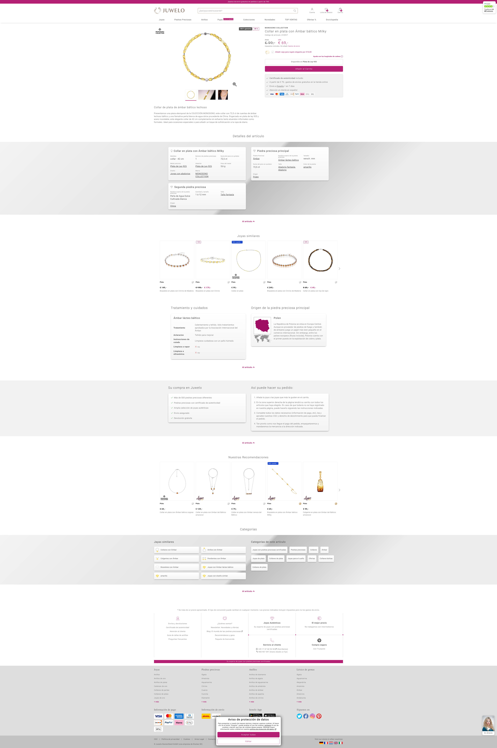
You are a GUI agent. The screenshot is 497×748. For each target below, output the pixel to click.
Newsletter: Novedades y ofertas (225, 627)
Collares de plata (276, 558)
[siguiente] (339, 268)
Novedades (270, 19)
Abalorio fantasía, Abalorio (287, 169)
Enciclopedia (332, 19)
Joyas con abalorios (180, 173)
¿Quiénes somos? (224, 623)
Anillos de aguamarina (258, 682)
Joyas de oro (159, 698)
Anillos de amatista (257, 686)
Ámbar (256, 158)
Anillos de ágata (256, 678)
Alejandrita (301, 682)
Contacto (212, 739)
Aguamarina (302, 678)
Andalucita (301, 698)
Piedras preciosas (298, 550)
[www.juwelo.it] (341, 743)
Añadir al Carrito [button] (303, 69)
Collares (313, 550)
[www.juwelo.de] (321, 743)
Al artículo (247, 221)
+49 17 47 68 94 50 (266, 649)
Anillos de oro (160, 678)
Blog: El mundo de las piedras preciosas (224, 631)
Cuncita (205, 694)
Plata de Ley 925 (178, 166)
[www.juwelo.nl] (331, 743)
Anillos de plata (160, 682)
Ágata (204, 674)
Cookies (187, 739)
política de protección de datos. (262, 729)
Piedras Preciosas (182, 19)
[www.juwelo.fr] (326, 743)
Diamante (206, 698)
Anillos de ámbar (256, 690)
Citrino (204, 686)
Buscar (295, 10)
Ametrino (301, 694)
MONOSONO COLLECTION (201, 175)
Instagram (312, 716)
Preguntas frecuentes (178, 639)
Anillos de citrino (256, 698)
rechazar (267, 725)
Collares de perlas (161, 690)
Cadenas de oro (160, 686)
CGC (156, 739)
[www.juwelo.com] (336, 743)
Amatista (205, 678)
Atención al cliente (178, 631)
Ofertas (312, 558)
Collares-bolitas (326, 558)
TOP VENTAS (291, 19)
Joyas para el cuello (296, 558)
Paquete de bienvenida (224, 639)
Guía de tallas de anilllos (177, 635)
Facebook (305, 716)
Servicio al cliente (272, 645)
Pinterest (318, 716)
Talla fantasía (227, 194)
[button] (312, 11)
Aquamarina (207, 682)
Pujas (225, 19)
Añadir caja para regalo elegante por (293, 52)
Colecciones (249, 19)
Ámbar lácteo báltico (288, 160)
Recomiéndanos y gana (225, 635)
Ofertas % (311, 19)
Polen (256, 176)
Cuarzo (205, 690)
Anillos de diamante (257, 674)
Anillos (204, 19)
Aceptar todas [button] (248, 734)
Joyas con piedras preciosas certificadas (269, 550)
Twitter (299, 716)
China (173, 206)
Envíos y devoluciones (177, 623)
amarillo (308, 167)
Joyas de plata (258, 558)
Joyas (162, 19)
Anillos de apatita (256, 694)
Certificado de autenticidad (177, 627)
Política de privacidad (170, 739)
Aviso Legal (199, 739)
